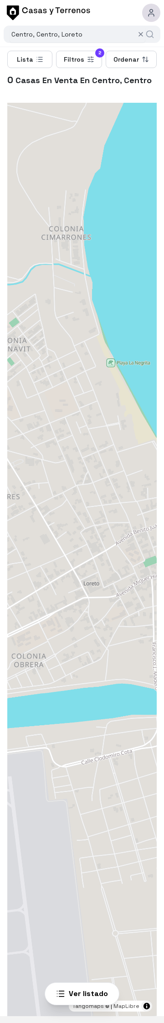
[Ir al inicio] (47, 12)
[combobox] (72, 34)
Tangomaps (88, 1006)
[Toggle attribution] (146, 1006)
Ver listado (88, 993)
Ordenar (126, 59)
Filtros (83, 57)
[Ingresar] (151, 13)
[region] (82, 559)
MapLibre (126, 1006)
